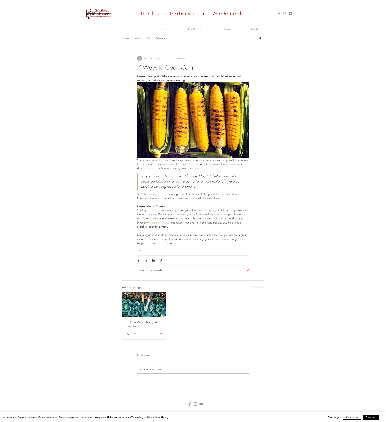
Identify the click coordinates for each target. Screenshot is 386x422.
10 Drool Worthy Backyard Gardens (141, 324)
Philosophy (160, 37)
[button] (260, 38)
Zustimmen (370, 417)
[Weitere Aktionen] (247, 58)
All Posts (125, 37)
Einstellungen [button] (334, 417)
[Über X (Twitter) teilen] (146, 260)
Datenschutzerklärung (157, 417)
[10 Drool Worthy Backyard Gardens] (144, 304)
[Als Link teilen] (160, 260)
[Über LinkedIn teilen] (153, 260)
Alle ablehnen (352, 417)
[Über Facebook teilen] (138, 260)
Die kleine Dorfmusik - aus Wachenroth (192, 13)
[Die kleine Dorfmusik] (279, 13)
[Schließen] (382, 417)
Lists (148, 37)
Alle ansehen (258, 286)
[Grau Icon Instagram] (285, 13)
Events (137, 37)
